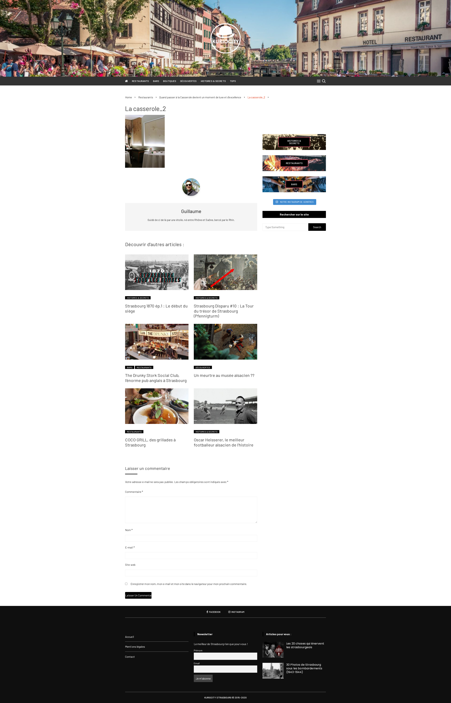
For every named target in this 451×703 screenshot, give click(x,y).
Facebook (214, 612)
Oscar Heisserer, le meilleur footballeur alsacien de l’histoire (223, 442)
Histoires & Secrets (213, 80)
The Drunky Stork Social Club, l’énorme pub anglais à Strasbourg (156, 378)
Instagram (237, 612)
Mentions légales (135, 646)
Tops (233, 80)
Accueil (129, 636)
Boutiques (169, 80)
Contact (130, 656)
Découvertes (188, 80)
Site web (130, 564)
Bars (156, 80)
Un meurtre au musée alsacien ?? (224, 375)
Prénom (198, 650)
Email (197, 663)
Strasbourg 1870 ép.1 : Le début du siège (156, 308)
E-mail (130, 547)
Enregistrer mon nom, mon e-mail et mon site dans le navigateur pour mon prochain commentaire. (189, 584)
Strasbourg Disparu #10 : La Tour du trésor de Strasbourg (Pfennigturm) (224, 311)
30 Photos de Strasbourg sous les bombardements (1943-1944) (304, 668)
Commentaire (134, 491)
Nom (129, 530)
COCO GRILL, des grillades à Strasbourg (150, 442)
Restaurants (140, 80)
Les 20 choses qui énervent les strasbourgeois (305, 645)
